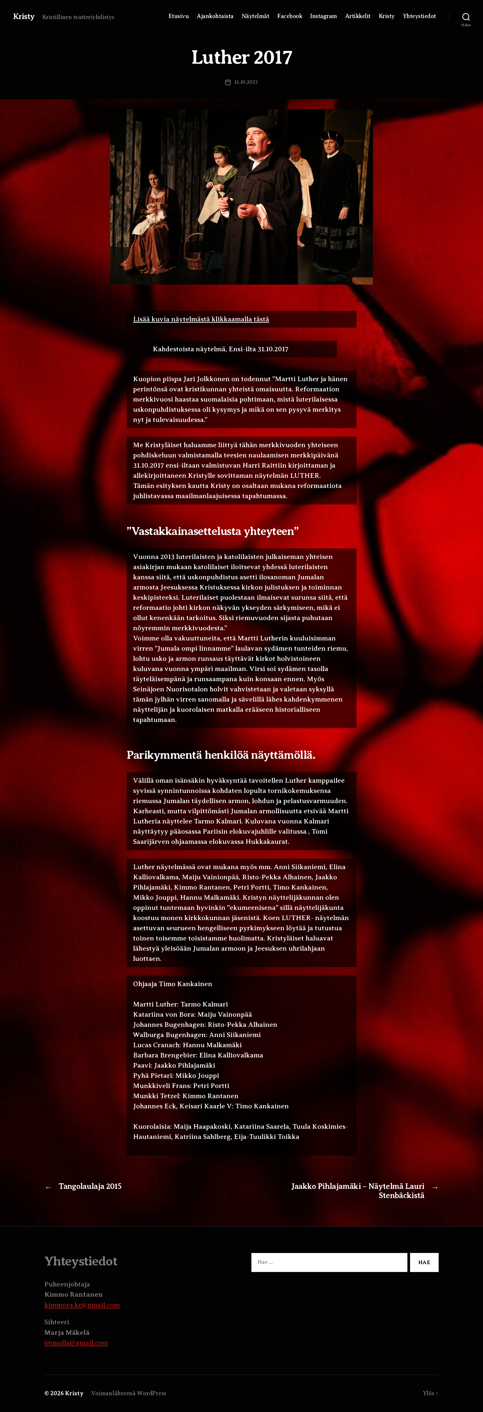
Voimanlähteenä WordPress (129, 1393)
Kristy (23, 16)
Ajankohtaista (215, 16)
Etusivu (179, 16)
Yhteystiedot (419, 16)
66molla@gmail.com (76, 1343)
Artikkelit (358, 16)
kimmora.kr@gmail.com (82, 1305)
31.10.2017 (246, 82)
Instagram (323, 16)
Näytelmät (255, 16)
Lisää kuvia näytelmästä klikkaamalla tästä (201, 319)
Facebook (289, 16)
